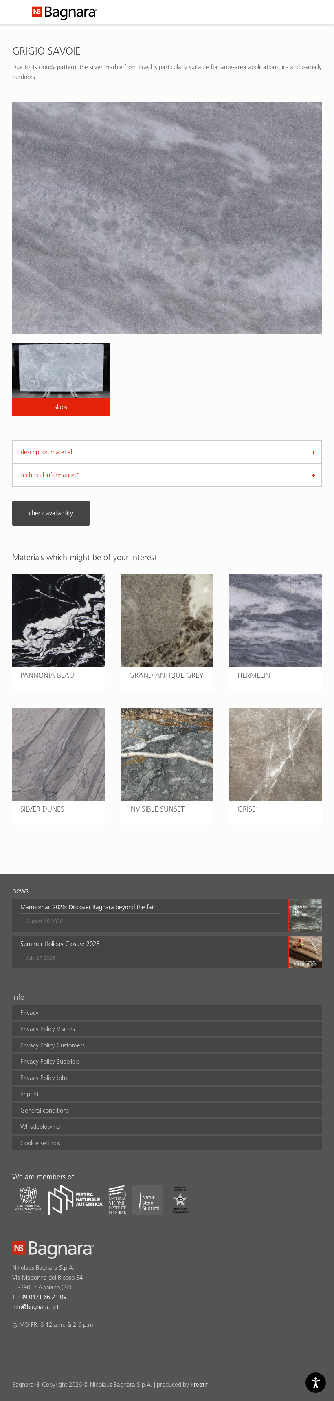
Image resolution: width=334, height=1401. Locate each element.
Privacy (29, 1012)
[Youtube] (64, 1346)
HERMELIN (253, 675)
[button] (150, 915)
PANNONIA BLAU (47, 675)
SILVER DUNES (42, 809)
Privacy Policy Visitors (47, 1029)
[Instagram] (32, 1346)
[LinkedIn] (48, 1346)
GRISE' (247, 809)
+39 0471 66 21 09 (41, 1297)
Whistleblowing (40, 1126)
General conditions (44, 1110)
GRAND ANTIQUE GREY (166, 675)
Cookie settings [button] (40, 1143)
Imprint (29, 1094)
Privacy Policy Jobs (44, 1078)
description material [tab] (46, 452)
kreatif (199, 1384)
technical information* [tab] (50, 475)
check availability (51, 513)
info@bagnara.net (35, 1307)
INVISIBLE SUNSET (157, 809)
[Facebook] (17, 1346)
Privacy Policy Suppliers (50, 1061)
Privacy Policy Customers (52, 1045)
